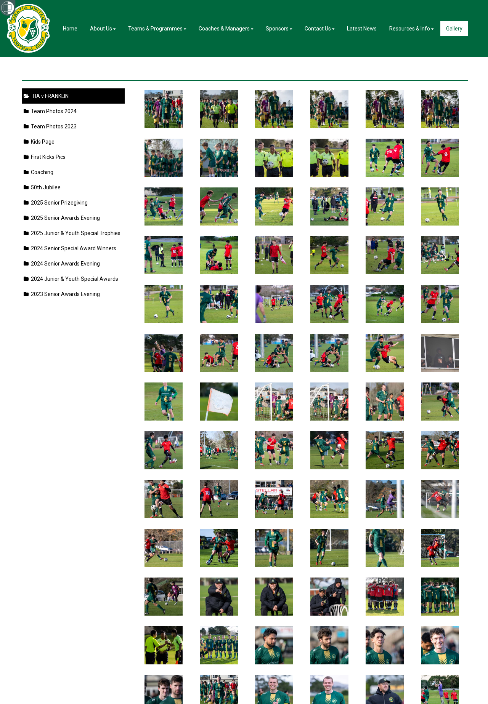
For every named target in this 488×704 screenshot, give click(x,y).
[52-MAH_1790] (274, 352)
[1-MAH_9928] (329, 157)
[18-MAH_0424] (163, 645)
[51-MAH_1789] (329, 352)
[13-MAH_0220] (440, 645)
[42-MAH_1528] (163, 450)
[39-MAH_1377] (329, 450)
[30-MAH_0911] (163, 547)
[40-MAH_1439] (274, 450)
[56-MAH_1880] (385, 304)
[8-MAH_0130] (274, 109)
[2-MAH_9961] (274, 157)
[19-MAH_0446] (440, 596)
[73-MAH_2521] (440, 157)
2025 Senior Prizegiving (58, 203)
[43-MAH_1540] (440, 401)
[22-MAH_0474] (274, 596)
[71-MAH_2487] (219, 206)
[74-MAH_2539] (385, 157)
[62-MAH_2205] (385, 255)
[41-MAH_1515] (219, 450)
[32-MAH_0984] (385, 499)
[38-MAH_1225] (385, 450)
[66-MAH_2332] (163, 255)
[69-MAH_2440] (329, 206)
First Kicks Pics (47, 157)
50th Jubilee (45, 187)
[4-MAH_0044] (163, 157)
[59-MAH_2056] (219, 304)
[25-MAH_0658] (440, 547)
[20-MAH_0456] (385, 596)
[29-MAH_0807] (219, 547)
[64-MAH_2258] (274, 255)
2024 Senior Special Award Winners (72, 248)
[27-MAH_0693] (329, 547)
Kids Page (42, 142)
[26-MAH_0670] (385, 547)
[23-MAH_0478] (219, 596)
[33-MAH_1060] (329, 499)
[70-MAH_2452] (274, 206)
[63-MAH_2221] (329, 255)
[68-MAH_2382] (385, 206)
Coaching (41, 172)
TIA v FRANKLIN (49, 96)
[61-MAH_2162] (440, 255)
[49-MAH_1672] (440, 352)
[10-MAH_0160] (163, 109)
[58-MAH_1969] (274, 304)
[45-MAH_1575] (329, 401)
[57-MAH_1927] (329, 304)
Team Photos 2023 (53, 126)
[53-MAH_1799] (219, 352)
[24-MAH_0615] (163, 596)
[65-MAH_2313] (219, 255)
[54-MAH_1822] (163, 352)
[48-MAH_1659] (163, 401)
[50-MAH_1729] (385, 352)
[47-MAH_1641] (219, 401)
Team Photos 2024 (53, 111)
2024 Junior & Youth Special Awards (73, 279)
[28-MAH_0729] (274, 547)
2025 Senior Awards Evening (64, 218)
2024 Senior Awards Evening (64, 264)
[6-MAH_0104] (385, 109)
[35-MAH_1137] (219, 499)
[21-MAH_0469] (329, 596)
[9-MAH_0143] (219, 109)
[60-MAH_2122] (163, 304)
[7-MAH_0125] (329, 109)
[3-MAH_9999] (219, 157)
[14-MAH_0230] (385, 645)
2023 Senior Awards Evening (64, 294)
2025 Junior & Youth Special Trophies (74, 233)
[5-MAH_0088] (440, 109)
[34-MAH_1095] (274, 499)
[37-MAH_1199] (440, 450)
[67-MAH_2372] (440, 206)
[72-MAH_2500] (163, 206)
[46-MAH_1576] (274, 401)
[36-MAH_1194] (163, 499)
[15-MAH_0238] (329, 645)
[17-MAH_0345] (219, 645)
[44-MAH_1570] (385, 401)
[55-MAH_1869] (440, 304)
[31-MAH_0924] (440, 499)
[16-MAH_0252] (274, 645)
